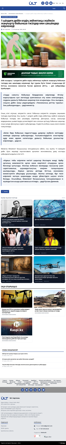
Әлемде (4, 382)
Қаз (54, 3)
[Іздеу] (64, 8)
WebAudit (43, 432)
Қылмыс (35, 383)
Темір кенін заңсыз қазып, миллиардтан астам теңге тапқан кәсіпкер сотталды (48, 310)
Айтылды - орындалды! (35, 384)
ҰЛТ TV (36, 382)
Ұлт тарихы (57, 380)
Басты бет (4, 13)
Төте (57, 3)
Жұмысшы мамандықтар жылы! (50, 382)
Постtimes (53, 383)
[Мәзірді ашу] (2, 8)
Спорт (20, 382)
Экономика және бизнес (16, 13)
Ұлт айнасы (44, 383)
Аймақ (18, 380)
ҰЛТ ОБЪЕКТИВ (21, 384)
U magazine (27, 382)
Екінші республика (45, 380)
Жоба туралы (5, 428)
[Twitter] (35, 389)
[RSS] (43, 389)
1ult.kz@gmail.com (46, 426)
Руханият (26, 380)
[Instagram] (42, 3)
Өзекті (48, 384)
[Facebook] (46, 3)
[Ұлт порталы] (33, 3)
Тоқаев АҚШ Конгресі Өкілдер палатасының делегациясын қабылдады (24, 364)
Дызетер (12, 382)
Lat (60, 3)
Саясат (5, 380)
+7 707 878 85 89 (44, 429)
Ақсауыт (9, 383)
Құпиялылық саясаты (7, 431)
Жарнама (3, 426)
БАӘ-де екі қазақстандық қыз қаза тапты (15, 353)
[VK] (30, 389)
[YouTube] (50, 3)
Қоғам (11, 380)
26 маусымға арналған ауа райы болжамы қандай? (18, 359)
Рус (63, 3)
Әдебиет (34, 380)
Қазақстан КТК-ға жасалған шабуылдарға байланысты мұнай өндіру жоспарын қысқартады (15, 310)
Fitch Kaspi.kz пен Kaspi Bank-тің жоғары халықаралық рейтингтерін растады (15, 338)
